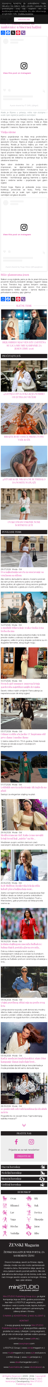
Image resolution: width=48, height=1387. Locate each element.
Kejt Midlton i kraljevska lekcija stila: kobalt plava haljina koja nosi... (20, 887)
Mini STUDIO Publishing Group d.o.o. (20, 1296)
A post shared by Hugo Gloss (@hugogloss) (24, 267)
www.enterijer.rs (31, 1357)
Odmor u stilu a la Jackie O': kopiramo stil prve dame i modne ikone (23, 736)
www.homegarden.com (23, 1362)
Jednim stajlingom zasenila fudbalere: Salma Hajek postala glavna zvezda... (21, 945)
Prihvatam (24, 19)
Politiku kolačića (25, 14)
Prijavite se (24, 1156)
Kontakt (24, 1321)
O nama (7, 1316)
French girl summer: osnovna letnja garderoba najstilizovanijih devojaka (20, 685)
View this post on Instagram (17, 73)
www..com (24, 1343)
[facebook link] (16, 1142)
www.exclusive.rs (36, 1353)
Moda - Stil (17, 569)
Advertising (20, 1316)
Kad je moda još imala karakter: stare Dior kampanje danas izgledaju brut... (23, 1060)
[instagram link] (31, 1142)
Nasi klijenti (36, 1316)
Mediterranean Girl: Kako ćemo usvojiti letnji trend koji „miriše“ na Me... (22, 837)
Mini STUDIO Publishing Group (29, 1382)
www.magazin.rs (32, 1348)
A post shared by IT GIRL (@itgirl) (24, 105)
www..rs (31, 1338)
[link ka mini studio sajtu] (24, 1290)
